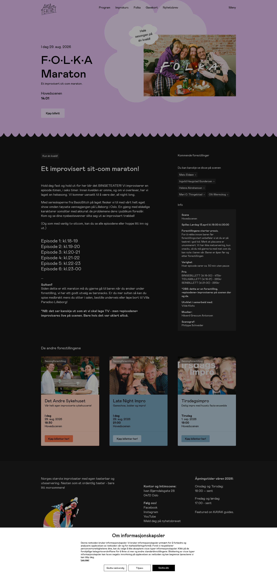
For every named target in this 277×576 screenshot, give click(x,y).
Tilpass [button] (139, 568)
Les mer (85, 560)
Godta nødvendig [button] (115, 568)
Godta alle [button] (163, 567)
